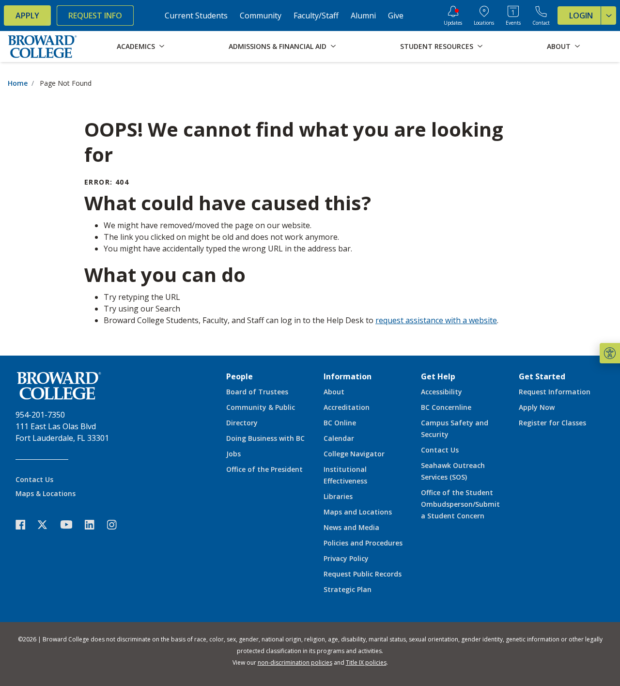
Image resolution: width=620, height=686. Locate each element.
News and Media (351, 527)
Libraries (338, 496)
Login (581, 15)
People (239, 376)
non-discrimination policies (295, 662)
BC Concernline (446, 407)
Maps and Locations (358, 511)
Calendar (339, 438)
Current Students (196, 15)
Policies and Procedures (363, 542)
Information (348, 376)
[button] (610, 353)
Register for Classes (552, 422)
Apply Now (537, 407)
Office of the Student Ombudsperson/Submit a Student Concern (460, 504)
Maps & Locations (46, 493)
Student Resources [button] (436, 46)
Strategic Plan (348, 589)
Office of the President (264, 469)
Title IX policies (366, 662)
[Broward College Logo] (43, 46)
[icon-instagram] (116, 524)
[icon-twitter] (47, 524)
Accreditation (347, 407)
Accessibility (441, 391)
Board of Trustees (257, 391)
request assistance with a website (436, 320)
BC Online (340, 422)
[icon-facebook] (25, 524)
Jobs (233, 453)
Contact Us (34, 479)
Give (395, 15)
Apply (27, 15)
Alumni (363, 15)
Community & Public (260, 407)
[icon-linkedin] (94, 524)
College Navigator (354, 453)
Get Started (542, 376)
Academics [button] (136, 46)
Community (260, 15)
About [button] (559, 46)
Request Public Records (363, 573)
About (334, 391)
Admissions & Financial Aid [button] (277, 46)
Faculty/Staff (316, 15)
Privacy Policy (346, 558)
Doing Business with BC (265, 438)
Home (18, 83)
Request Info (95, 15)
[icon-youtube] (71, 524)
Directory (242, 422)
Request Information (554, 391)
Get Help (438, 376)
